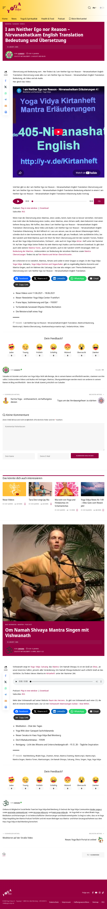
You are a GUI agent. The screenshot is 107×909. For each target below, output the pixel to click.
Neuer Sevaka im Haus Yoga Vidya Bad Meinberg (38, 735)
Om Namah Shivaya (58, 759)
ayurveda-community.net (18, 812)
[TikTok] (102, 892)
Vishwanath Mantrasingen (69, 703)
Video (22, 24)
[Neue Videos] (14, 489)
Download (44, 208)
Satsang (44, 666)
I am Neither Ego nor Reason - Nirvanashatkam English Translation (50, 323)
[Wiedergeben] (18, 201)
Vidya (38, 666)
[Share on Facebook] (6, 81)
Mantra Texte (34, 247)
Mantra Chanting (67, 755)
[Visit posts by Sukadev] (9, 55)
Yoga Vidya (17, 264)
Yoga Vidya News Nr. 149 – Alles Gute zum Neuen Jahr (92, 502)
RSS (23, 211)
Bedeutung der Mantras (23, 251)
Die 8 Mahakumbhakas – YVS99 (30, 739)
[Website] (103, 370)
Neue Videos (8, 499)
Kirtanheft (50, 673)
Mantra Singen (19, 759)
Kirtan (79, 241)
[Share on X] (6, 87)
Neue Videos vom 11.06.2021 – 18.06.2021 (35, 293)
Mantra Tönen (31, 759)
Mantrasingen (44, 759)
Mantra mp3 (18, 326)
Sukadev (15, 24)
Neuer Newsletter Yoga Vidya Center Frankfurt (38, 297)
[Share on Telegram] (6, 99)
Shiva (95, 666)
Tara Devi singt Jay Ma (39, 499)
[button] (5, 8)
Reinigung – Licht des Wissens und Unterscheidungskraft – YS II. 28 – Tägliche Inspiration (57, 744)
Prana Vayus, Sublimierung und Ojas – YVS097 (36, 302)
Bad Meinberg (11, 624)
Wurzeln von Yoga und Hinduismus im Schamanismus (65, 502)
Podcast (28, 624)
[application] (58, 201)
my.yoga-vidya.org (40, 812)
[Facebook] (93, 892)
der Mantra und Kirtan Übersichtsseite (55, 254)
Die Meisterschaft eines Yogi (29, 311)
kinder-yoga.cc (96, 809)
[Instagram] (99, 892)
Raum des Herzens (57, 700)
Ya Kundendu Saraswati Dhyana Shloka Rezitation (38, 306)
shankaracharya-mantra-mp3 (53, 326)
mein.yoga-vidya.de (60, 812)
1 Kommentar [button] (94, 855)
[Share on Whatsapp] (6, 93)
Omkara (21, 649)
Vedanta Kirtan (72, 326)
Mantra (8, 24)
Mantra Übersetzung (32, 326)
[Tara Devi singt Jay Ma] (40, 489)
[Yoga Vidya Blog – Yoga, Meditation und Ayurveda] (7, 892)
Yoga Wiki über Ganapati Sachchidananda (35, 730)
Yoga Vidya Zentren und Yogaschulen (47, 264)
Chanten (49, 755)
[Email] (6, 106)
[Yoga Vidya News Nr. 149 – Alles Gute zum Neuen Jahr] (92, 489)
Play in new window (29, 208)
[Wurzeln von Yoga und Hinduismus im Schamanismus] (66, 489)
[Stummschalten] (99, 201)
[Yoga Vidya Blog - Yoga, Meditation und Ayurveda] (14, 8)
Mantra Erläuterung (86, 323)
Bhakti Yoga (40, 755)
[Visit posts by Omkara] (9, 650)
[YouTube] (96, 892)
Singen (83, 759)
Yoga (33, 666)
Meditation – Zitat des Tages (29, 726)
